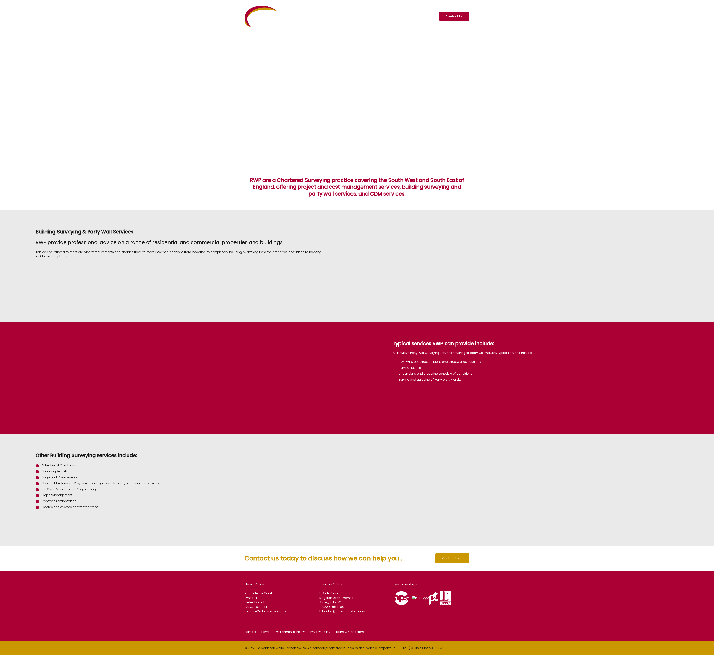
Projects (389, 17)
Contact (427, 17)
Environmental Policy (290, 632)
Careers (250, 632)
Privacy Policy (320, 632)
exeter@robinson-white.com (268, 611)
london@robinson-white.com (343, 611)
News (265, 632)
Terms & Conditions (350, 632)
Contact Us (450, 558)
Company (370, 17)
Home (353, 17)
